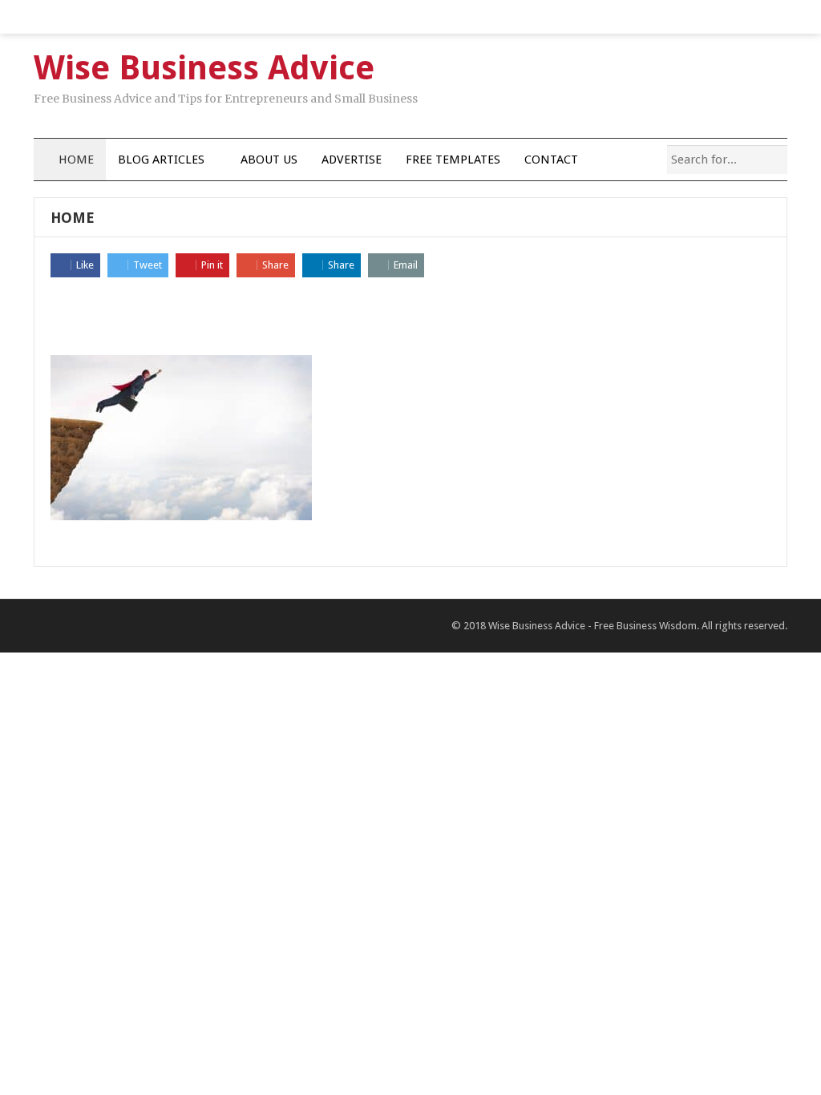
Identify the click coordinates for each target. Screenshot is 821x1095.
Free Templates (453, 159)
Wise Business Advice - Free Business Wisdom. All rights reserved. (637, 626)
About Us (269, 159)
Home (74, 159)
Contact (551, 159)
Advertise (352, 159)
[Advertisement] (410, 317)
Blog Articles (161, 159)
